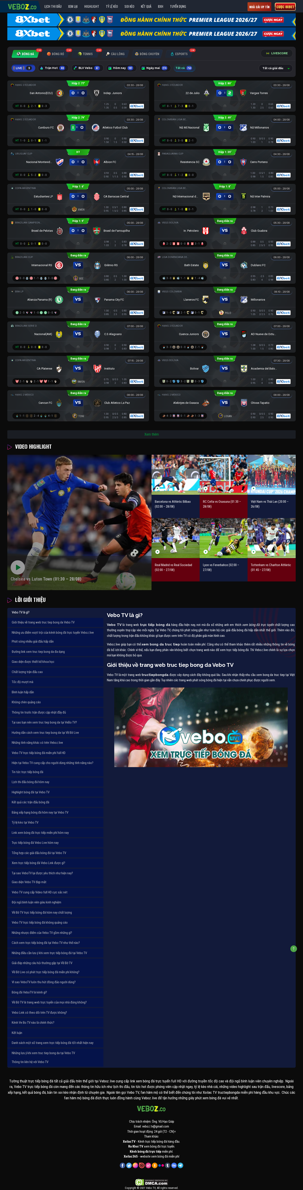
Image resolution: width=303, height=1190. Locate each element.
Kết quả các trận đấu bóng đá (30, 802)
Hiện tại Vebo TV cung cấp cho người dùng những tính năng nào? (52, 763)
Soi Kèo (129, 6)
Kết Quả (146, 6)
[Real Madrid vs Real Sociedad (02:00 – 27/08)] (176, 538)
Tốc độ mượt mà (22, 682)
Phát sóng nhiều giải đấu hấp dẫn (33, 641)
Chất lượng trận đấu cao (27, 672)
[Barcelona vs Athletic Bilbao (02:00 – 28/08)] (176, 474)
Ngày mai (156, 68)
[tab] (25, 54)
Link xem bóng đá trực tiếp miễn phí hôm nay (40, 833)
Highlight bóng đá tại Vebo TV (30, 792)
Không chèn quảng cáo (26, 702)
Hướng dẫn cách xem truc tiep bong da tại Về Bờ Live (45, 733)
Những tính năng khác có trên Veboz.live (37, 743)
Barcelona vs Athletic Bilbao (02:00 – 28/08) (173, 504)
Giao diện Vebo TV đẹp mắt (29, 882)
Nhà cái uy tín (259, 6)
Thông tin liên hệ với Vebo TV (30, 1062)
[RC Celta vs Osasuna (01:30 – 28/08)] (224, 474)
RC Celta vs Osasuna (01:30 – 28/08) (222, 504)
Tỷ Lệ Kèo (112, 6)
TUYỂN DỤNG (178, 6)
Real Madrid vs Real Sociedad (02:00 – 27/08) (173, 567)
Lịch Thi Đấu (52, 6)
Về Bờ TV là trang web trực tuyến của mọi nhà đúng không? (49, 1002)
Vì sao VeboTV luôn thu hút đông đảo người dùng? (44, 982)
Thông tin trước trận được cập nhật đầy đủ (39, 712)
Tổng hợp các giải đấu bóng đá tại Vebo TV (39, 853)
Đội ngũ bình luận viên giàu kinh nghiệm (36, 902)
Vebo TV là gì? (21, 612)
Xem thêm (151, 434)
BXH (160, 6)
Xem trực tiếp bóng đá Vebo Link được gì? (38, 863)
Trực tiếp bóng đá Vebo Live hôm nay (35, 843)
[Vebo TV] (22, 6)
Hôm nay (122, 68)
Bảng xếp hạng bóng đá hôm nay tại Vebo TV (40, 812)
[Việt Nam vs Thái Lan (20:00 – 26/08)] (272, 474)
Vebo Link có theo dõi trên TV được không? (39, 1013)
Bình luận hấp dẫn (23, 692)
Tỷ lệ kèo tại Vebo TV (25, 822)
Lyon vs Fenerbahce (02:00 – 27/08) (221, 567)
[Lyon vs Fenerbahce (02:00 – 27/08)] (224, 538)
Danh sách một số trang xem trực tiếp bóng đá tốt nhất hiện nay (52, 1043)
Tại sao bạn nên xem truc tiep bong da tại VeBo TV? (44, 722)
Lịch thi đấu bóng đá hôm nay (30, 782)
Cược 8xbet (285, 6)
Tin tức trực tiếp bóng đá (27, 772)
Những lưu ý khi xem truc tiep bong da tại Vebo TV (43, 1053)
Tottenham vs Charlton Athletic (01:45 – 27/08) (271, 567)
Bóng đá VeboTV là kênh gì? (29, 992)
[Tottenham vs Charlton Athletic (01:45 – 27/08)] (272, 538)
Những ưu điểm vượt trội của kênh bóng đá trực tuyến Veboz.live (53, 633)
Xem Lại (73, 6)
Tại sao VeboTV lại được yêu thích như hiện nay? (42, 873)
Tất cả (183, 68)
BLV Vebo (88, 68)
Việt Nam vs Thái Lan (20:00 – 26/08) (270, 504)
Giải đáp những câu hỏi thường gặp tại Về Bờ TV (42, 963)
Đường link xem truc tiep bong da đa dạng (38, 652)
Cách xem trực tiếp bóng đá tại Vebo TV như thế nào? (46, 943)
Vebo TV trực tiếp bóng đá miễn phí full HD (38, 753)
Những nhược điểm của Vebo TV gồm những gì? (42, 933)
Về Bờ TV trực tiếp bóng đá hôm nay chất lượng (42, 913)
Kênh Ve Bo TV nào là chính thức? (33, 1023)
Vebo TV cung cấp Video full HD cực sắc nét (39, 892)
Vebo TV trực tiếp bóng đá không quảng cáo (40, 923)
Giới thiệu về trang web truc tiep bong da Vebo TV (43, 622)
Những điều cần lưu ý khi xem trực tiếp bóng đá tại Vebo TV (49, 953)
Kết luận (17, 1033)
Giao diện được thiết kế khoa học (33, 662)
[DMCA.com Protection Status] (151, 1182)
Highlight (91, 6)
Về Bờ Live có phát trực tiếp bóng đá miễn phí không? (45, 972)
